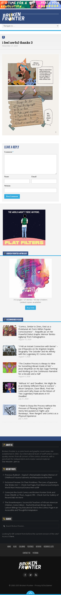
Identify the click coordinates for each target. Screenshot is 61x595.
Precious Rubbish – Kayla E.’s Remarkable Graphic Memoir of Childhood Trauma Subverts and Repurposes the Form (31, 476)
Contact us (26, 553)
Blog (15, 546)
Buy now (30, 307)
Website (7, 186)
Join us (17, 461)
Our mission (7, 461)
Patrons (35, 553)
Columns (22, 546)
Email (33, 176)
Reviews (38, 546)
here (12, 536)
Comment (8, 152)
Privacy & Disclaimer (43, 585)
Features (30, 546)
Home (9, 546)
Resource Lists (49, 546)
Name (6, 176)
